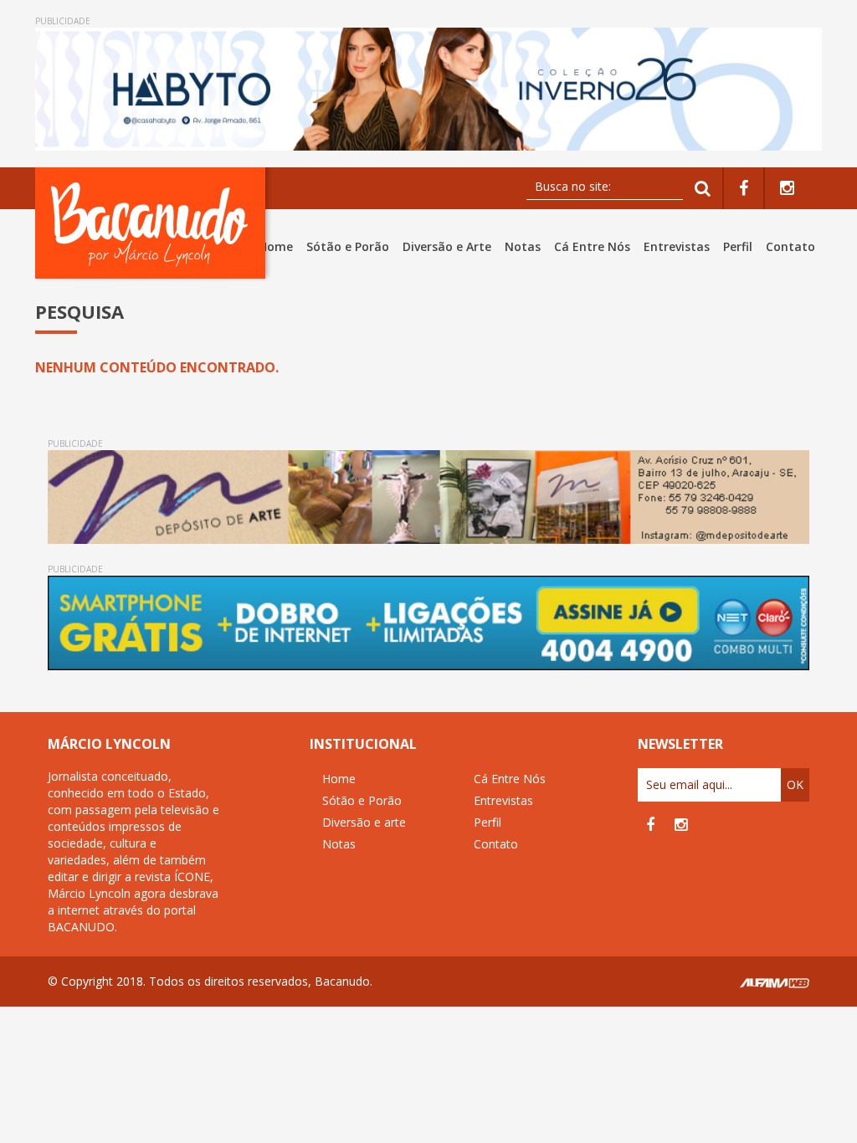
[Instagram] (787, 188)
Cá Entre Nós (592, 246)
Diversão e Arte (447, 246)
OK (795, 784)
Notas (523, 246)
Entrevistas (677, 246)
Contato (790, 246)
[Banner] (428, 89)
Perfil (737, 246)
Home (276, 246)
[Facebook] (743, 188)
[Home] (153, 223)
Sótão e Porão (347, 246)
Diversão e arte (364, 822)
